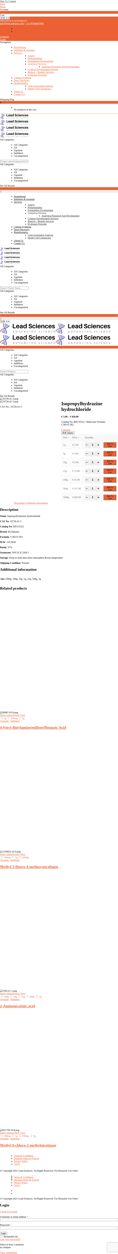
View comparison (8, 1252)
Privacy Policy (21, 1161)
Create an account (8, 1211)
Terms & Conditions (23, 1155)
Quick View (19, 715)
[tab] (19, 503)
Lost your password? (10, 1239)
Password (5, 1225)
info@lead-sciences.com (12, 23)
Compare (4, 36)
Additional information (37, 503)
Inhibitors (15, 721)
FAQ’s (17, 1164)
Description (19, 503)
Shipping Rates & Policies (26, 1158)
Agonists (4, 721)
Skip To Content (8, 1)
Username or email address (14, 1217)
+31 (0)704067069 (34, 23)
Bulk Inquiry (68, 433)
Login (3, 39)
